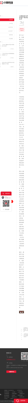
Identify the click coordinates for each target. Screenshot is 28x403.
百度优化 (13, 395)
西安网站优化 (21, 396)
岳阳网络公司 (21, 393)
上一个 (21, 330)
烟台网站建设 (6, 395)
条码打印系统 (6, 396)
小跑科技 (11, 398)
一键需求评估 (11, 371)
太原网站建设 (6, 393)
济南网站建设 (14, 393)
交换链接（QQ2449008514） (9, 390)
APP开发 (5, 398)
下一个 (21, 335)
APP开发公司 (19, 390)
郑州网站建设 (20, 395)
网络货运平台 (14, 396)
